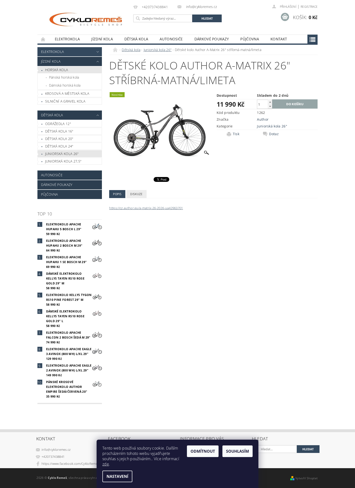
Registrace (309, 7)
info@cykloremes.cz (56, 449)
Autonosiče (171, 39)
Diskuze (136, 194)
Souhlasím (237, 451)
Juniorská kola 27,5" (63, 161)
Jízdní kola (102, 39)
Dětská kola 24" (59, 146)
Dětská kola (136, 39)
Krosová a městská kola (67, 93)
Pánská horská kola (64, 77)
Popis (117, 194)
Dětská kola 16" (59, 131)
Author (263, 119)
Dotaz (274, 134)
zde (105, 464)
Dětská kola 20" (59, 138)
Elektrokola (67, 39)
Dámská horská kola (65, 85)
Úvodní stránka (43, 39)
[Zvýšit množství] (270, 102)
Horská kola (56, 69)
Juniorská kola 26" (62, 153)
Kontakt (278, 39)
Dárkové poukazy (211, 39)
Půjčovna (249, 39)
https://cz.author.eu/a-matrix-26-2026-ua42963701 (146, 208)
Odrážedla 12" (58, 123)
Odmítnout (203, 451)
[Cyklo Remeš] (84, 19)
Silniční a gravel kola (65, 101)
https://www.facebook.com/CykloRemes (70, 463)
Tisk (236, 134)
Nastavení (117, 476)
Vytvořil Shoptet (306, 478)
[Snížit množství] (270, 106)
